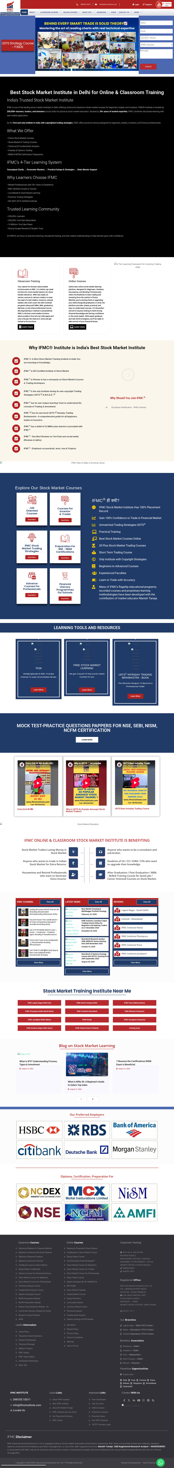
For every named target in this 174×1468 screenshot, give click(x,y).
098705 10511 (129, 1271)
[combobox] (144, 38)
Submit (148, 66)
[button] (127, 374)
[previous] (81, 1099)
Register (148, 4)
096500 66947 (128, 1268)
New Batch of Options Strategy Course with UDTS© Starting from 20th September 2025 (95, 956)
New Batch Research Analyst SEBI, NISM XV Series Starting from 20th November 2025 (94, 941)
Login (136, 4)
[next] (93, 1099)
